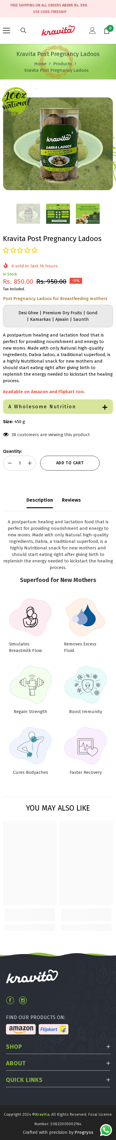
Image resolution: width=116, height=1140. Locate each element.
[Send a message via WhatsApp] (106, 1130)
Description (39, 500)
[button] (20, 250)
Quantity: (12, 451)
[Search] (23, 30)
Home (40, 63)
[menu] (6, 30)
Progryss (84, 1132)
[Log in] (92, 30)
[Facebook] (10, 1000)
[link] (29, 914)
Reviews (71, 500)
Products (62, 63)
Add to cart (70, 462)
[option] (58, 143)
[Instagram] (23, 1000)
